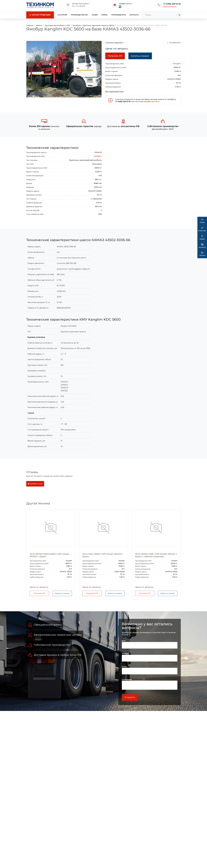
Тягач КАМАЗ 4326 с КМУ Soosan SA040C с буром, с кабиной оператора (156, 555)
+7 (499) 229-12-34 (172, 4)
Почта (124, 666)
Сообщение (127, 679)
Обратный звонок (170, 6)
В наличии (62, 15)
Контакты (134, 15)
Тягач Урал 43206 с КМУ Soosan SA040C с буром (102, 555)
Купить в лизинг (62, 593)
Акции (95, 15)
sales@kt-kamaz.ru (125, 4)
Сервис (104, 15)
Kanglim (177, 63)
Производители (118, 15)
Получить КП (39, 593)
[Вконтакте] (120, 6)
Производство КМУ (79, 15)
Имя (124, 641)
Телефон (126, 653)
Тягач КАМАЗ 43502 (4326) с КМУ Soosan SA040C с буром (49, 555)
